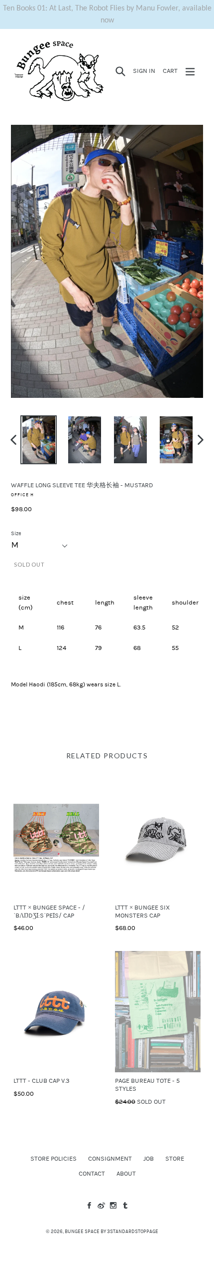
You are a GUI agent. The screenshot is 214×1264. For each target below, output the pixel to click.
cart (172, 70)
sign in (145, 70)
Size (16, 533)
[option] (39, 440)
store (174, 1158)
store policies (53, 1158)
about (126, 1173)
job (148, 1158)
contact (92, 1173)
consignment (110, 1158)
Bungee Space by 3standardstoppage (111, 1232)
